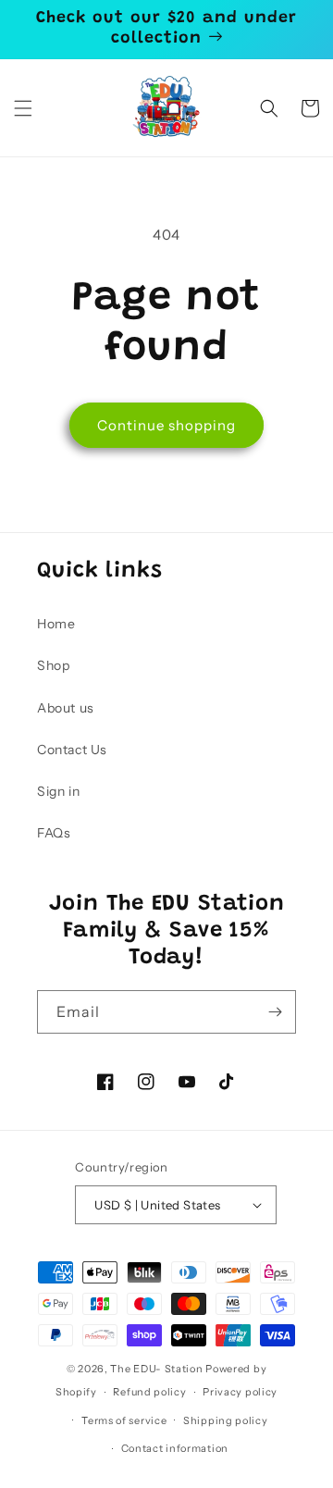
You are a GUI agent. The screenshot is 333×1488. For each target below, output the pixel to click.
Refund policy (149, 1391)
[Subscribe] (274, 1012)
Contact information (174, 1448)
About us (65, 708)
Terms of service (123, 1420)
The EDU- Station (156, 1368)
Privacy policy (240, 1391)
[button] (23, 108)
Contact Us (72, 749)
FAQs (53, 833)
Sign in (58, 791)
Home (56, 623)
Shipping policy (225, 1420)
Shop (53, 665)
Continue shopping (166, 425)
